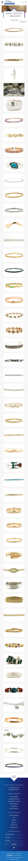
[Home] (14, 776)
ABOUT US (14, 822)
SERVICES (14, 820)
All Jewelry (14, 806)
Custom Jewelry (14, 808)
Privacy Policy (18, 853)
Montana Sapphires (14, 799)
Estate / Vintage (14, 803)
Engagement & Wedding (14, 801)
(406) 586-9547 (14, 827)
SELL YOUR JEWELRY (14, 815)
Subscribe (14, 844)
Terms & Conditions (11, 853)
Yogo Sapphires (14, 796)
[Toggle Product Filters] (14, 20)
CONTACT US (14, 825)
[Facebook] (14, 848)
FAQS (14, 817)
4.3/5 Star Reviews (16, 855)
